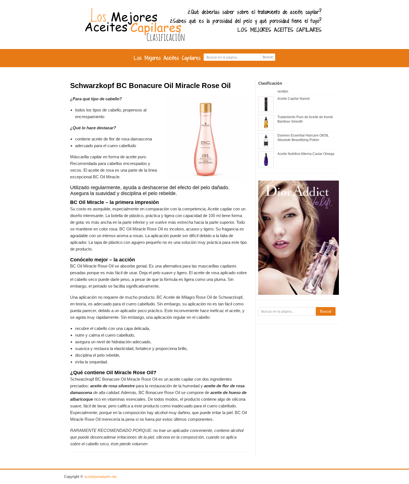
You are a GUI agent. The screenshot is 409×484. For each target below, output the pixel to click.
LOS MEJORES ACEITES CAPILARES (280, 29)
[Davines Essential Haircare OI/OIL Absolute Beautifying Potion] (266, 140)
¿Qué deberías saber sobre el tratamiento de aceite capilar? (255, 12)
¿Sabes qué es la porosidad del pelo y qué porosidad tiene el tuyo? (246, 21)
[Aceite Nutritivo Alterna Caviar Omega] (266, 159)
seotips (282, 91)
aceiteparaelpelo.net (100, 477)
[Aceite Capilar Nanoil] (266, 104)
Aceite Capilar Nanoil (293, 99)
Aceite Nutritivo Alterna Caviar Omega (305, 154)
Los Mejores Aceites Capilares (167, 58)
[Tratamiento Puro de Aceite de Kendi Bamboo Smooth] (266, 122)
